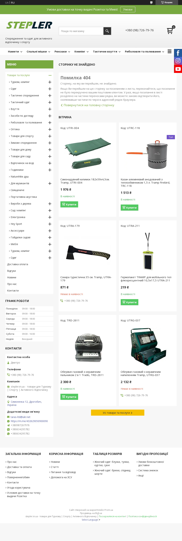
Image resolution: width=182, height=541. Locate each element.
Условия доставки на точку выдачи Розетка (23, 494)
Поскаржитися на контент (112, 516)
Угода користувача (18, 487)
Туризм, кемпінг (20, 82)
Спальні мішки (37, 51)
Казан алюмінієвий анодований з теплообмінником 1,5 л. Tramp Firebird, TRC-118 (145, 182)
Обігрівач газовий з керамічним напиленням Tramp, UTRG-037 (141, 373)
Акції (141, 475)
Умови (127, 9)
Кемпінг (79, 51)
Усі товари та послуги (116, 412)
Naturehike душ (20, 176)
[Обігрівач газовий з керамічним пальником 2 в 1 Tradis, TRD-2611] (87, 347)
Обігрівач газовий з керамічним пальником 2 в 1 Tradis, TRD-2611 (82, 373)
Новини (11, 277)
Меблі (14, 244)
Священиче (17, 190)
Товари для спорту (22, 136)
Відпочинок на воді (22, 163)
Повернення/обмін (18, 477)
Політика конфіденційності (143, 516)
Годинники (17, 169)
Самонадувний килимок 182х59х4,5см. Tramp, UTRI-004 (84, 181)
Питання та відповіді (63, 472)
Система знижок (148, 470)
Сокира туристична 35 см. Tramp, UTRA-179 (86, 278)
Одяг (14, 88)
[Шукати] (107, 31)
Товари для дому (21, 149)
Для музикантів (20, 183)
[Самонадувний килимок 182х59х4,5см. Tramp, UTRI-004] (87, 154)
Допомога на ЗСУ (61, 477)
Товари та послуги (18, 75)
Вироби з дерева (21, 203)
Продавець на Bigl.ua (91, 513)
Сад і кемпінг (18, 210)
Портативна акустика (24, 196)
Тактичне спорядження (25, 95)
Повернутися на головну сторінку (89, 105)
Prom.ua (109, 509)
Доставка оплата (17, 264)
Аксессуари (17, 230)
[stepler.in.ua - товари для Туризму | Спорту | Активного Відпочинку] (29, 25)
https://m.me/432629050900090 (29, 421)
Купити (71, 204)
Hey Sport (16, 224)
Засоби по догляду (22, 115)
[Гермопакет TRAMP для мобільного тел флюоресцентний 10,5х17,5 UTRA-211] (148, 252)
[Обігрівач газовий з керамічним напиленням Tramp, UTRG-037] (148, 347)
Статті (55, 467)
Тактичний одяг (20, 102)
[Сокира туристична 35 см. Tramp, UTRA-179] (87, 252)
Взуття (15, 109)
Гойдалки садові (20, 237)
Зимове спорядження (24, 142)
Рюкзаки (61, 51)
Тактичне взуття (105, 51)
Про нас (12, 284)
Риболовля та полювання (143, 51)
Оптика (15, 129)
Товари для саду (21, 156)
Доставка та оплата (19, 467)
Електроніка (18, 217)
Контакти (13, 290)
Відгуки (11, 270)
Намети (13, 51)
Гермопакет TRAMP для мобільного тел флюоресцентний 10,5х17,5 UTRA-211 (146, 278)
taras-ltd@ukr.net (20, 417)
